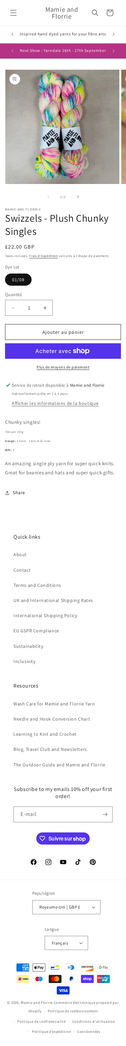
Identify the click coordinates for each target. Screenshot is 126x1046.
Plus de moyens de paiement (63, 367)
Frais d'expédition (43, 256)
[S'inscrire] (104, 814)
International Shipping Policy (45, 615)
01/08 (18, 280)
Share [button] (19, 492)
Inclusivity (24, 661)
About (20, 554)
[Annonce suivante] (113, 34)
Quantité (13, 294)
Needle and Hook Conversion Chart (51, 719)
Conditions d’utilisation (93, 1021)
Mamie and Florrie (37, 1002)
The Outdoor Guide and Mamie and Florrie (59, 765)
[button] (13, 12)
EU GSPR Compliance (36, 631)
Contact (22, 570)
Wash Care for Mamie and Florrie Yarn (54, 704)
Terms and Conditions (37, 585)
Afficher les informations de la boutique (55, 403)
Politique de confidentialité (41, 1021)
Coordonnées (88, 1031)
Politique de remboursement (73, 1011)
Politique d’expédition (51, 1031)
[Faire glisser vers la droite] (78, 196)
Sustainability (28, 646)
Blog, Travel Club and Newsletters (50, 749)
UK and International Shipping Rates (53, 600)
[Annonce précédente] (12, 34)
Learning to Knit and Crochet (45, 734)
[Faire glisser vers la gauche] (48, 196)
